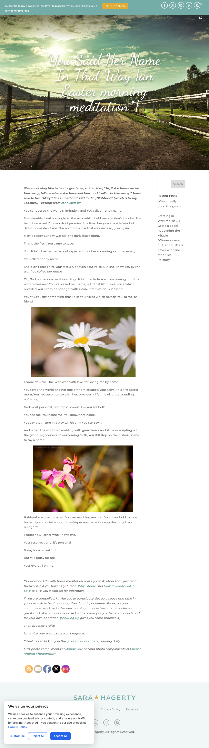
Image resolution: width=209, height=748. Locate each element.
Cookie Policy (17, 727)
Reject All (38, 736)
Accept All (60, 736)
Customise (17, 736)
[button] (205, 3)
